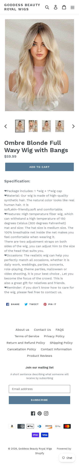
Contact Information (56, 349)
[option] (20, 126)
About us (22, 329)
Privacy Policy (54, 336)
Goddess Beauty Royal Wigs (22, 7)
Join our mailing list (39, 367)
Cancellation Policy (21, 349)
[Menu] (72, 7)
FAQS (60, 329)
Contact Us (42, 329)
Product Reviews (39, 356)
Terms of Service (27, 336)
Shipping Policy (61, 343)
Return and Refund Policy (26, 343)
